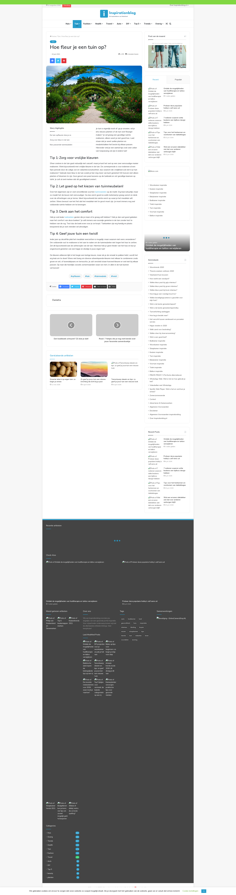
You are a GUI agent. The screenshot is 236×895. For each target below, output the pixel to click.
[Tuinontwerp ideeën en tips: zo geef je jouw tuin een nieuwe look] (124, 369)
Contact (153, 399)
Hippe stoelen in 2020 (158, 326)
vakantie (138, 635)
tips (142, 631)
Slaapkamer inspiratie (158, 193)
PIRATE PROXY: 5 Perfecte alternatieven (166, 375)
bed (140, 619)
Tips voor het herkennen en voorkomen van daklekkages (175, 133)
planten (50, 877)
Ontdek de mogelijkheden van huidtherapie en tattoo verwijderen (174, 90)
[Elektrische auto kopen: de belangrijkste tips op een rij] (88, 667)
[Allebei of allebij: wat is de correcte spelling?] (74, 808)
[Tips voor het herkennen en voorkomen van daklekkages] (155, 137)
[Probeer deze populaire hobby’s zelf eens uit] (155, 110)
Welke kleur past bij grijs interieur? (163, 282)
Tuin (76, 24)
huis (134, 623)
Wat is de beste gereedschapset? (163, 304)
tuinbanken (69, 217)
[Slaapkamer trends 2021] (51, 806)
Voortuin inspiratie (157, 212)
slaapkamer (133, 631)
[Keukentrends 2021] (74, 621)
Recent (156, 79)
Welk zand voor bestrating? (160, 329)
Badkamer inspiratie (157, 200)
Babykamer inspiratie (158, 196)
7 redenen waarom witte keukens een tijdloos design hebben (174, 120)
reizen (123, 631)
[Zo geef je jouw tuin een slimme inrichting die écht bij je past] (94, 369)
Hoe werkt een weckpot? (159, 279)
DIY (127, 24)
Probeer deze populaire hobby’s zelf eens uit (173, 107)
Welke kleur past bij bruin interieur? (163, 290)
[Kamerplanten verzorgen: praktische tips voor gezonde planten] (111, 687)
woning (134, 640)
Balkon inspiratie (156, 215)
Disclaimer (154, 411)
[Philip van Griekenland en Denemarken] (51, 623)
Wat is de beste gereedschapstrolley (164, 308)
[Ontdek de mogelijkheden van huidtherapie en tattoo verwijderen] (155, 95)
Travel (109, 24)
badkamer (131, 619)
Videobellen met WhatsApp (160, 385)
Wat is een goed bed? (158, 337)
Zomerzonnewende (157, 395)
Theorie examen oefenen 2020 (162, 271)
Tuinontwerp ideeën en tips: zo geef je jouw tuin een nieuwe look (124, 380)
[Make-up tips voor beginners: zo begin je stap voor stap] (111, 648)
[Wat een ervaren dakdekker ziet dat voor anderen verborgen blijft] (155, 152)
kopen (141, 627)
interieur (124, 627)
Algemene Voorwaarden (159, 407)
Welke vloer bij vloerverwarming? (162, 333)
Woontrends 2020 (157, 267)
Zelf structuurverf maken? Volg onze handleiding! (167, 43)
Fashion (86, 24)
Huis (68, 24)
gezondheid (125, 623)
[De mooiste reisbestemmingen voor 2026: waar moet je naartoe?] (88, 686)
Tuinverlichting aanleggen (160, 312)
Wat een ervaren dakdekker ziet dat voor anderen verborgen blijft (175, 149)
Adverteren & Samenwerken (161, 403)
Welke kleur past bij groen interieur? (164, 286)
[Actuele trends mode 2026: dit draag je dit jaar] (111, 667)
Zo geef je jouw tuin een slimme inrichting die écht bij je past (93, 380)
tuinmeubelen (100, 192)
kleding (133, 627)
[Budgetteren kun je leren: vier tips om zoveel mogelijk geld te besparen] (63, 811)
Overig (158, 24)
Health (98, 24)
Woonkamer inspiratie (158, 185)
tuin (88, 276)
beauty (50, 873)
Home (53, 36)
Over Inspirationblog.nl (178, 5)
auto (123, 619)
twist (114, 276)
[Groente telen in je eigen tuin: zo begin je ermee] (63, 369)
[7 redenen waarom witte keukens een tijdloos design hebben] (155, 123)
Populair (178, 79)
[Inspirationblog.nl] (118, 14)
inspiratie (143, 623)
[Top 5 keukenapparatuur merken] (63, 709)
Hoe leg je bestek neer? (159, 315)
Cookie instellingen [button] (190, 891)
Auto (119, 24)
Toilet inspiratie (156, 204)
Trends (147, 24)
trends (123, 635)
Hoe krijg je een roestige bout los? (163, 294)
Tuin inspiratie (155, 208)
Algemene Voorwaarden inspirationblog (165, 414)
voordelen (125, 640)
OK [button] (204, 891)
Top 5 (136, 24)
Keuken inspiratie (156, 189)
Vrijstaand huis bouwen (159, 275)
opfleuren (76, 276)
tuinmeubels (101, 276)
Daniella (56, 299)
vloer (146, 635)
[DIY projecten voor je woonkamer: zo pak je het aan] (99, 648)
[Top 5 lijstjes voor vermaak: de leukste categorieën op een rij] (99, 687)
